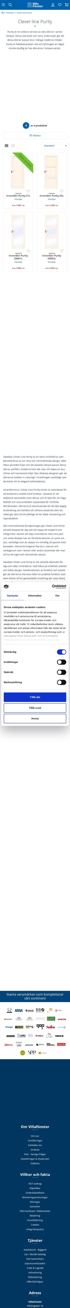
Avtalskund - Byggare (35, 1249)
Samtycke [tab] (12, 595)
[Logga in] (52, 5)
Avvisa (35, 718)
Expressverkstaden (35, 1263)
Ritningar (35, 1201)
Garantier (35, 1206)
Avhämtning (35, 1272)
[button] (6, 145)
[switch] (61, 662)
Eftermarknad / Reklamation (35, 1211)
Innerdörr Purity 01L (18, 196)
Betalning (35, 1215)
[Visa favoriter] (59, 5)
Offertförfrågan (35, 1281)
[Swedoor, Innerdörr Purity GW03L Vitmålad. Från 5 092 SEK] (52, 231)
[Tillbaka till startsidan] (35, 5)
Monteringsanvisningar (35, 1197)
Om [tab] (57, 595)
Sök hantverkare (35, 1258)
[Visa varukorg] (66, 5)
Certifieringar (35, 1140)
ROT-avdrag (35, 1183)
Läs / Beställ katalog (35, 1254)
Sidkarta (35, 1163)
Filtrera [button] (37, 135)
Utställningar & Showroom (35, 1158)
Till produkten (18, 207)
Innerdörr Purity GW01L (18, 258)
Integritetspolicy (35, 1229)
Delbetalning (35, 1277)
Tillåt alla (35, 697)
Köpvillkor (35, 1188)
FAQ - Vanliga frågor (35, 1154)
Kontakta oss (35, 1145)
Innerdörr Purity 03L (52, 196)
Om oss (35, 1136)
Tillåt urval (35, 707)
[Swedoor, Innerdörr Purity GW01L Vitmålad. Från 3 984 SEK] (18, 231)
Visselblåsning (35, 1220)
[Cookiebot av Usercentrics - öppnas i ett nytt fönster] (52, 587)
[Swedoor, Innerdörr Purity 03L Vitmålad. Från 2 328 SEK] (52, 172)
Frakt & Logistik (35, 1267)
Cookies (35, 1224)
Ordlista (35, 1149)
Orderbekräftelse (35, 1192)
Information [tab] (35, 595)
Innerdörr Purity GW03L (51, 258)
